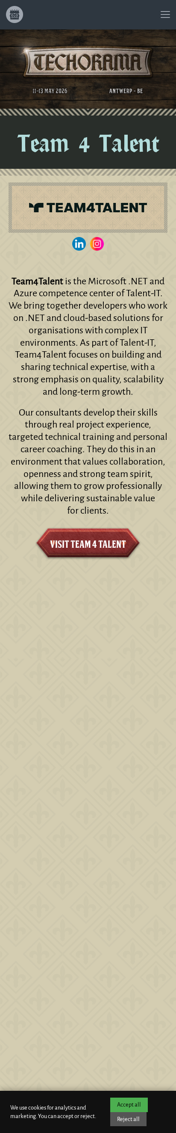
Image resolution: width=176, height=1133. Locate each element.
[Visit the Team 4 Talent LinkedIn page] (79, 244)
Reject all (128, 1119)
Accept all (129, 1104)
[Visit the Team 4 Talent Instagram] (97, 244)
